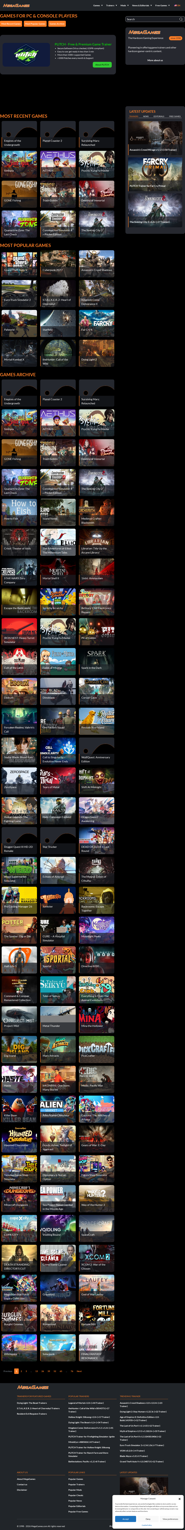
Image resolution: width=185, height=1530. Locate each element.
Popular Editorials (76, 1506)
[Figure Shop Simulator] (96, 1168)
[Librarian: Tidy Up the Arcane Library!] (96, 542)
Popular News (75, 1500)
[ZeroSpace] (19, 780)
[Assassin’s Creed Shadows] (96, 263)
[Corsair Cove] (96, 691)
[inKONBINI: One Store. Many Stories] (58, 1079)
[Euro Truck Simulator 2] (19, 293)
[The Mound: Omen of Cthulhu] (96, 870)
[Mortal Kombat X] (19, 353)
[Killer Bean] (19, 1109)
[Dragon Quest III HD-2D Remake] (19, 840)
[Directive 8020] (96, 959)
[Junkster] (58, 900)
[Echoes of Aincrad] (58, 870)
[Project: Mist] (19, 1019)
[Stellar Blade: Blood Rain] (19, 750)
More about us (155, 60)
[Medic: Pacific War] (96, 1079)
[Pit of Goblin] (96, 631)
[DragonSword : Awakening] (96, 810)
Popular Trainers (76, 1484)
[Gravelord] (58, 1288)
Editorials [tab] (159, 116)
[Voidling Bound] (58, 1228)
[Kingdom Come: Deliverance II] (96, 293)
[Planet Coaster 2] (58, 134)
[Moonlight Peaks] (96, 929)
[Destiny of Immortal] (96, 194)
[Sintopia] (19, 164)
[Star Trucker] (58, 840)
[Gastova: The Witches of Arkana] (96, 1109)
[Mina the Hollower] (96, 1019)
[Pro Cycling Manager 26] (19, 900)
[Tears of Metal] (58, 780)
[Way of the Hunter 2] (96, 1198)
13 (36, 1371)
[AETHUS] (58, 164)
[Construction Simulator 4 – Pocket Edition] (58, 223)
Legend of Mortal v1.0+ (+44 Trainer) (86, 1403)
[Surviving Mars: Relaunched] (96, 134)
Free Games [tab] (175, 116)
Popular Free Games (78, 1511)
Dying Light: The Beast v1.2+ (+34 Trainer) (88, 1422)
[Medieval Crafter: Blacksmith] (96, 512)
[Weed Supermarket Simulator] (19, 870)
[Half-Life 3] (19, 959)
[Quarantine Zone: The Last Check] (19, 223)
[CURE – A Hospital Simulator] (58, 929)
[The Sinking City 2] (96, 223)
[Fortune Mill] (96, 1317)
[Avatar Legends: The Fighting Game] (19, 810)
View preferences (170, 1519)
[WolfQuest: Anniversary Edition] (96, 750)
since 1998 (176, 38)
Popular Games (75, 1479)
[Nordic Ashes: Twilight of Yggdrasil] (58, 1138)
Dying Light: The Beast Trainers (32, 1403)
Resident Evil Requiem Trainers (32, 1413)
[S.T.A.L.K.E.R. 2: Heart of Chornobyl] (58, 293)
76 (72, 1371)
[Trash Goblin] (58, 194)
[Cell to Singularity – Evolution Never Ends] (58, 750)
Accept (126, 1519)
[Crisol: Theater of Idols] (19, 542)
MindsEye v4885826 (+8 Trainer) (84, 1442)
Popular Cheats (75, 1495)
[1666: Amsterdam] (96, 571)
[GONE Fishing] (19, 194)
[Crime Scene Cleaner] (58, 1258)
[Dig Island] (19, 1049)
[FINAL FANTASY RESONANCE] (96, 1347)
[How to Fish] (19, 512)
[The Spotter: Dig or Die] (19, 929)
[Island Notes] (58, 512)
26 (42, 1371)
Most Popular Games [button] (35, 23)
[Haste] (19, 1079)
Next (79, 1371)
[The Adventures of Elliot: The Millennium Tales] (58, 542)
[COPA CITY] (19, 1228)
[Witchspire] (19, 1347)
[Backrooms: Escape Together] (96, 900)
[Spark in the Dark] (96, 661)
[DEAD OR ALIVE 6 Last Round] (96, 840)
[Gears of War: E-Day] (96, 1138)
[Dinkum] (19, 691)
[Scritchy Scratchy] (58, 601)
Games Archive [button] (57, 23)
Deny (148, 1519)
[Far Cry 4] (96, 323)
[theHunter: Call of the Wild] (58, 353)
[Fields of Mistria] (58, 661)
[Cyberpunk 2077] (58, 263)
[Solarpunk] (58, 1347)
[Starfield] (58, 323)
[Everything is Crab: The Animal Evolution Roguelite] (96, 989)
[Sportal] (58, 959)
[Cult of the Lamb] (19, 661)
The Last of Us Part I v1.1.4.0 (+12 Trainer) (140, 1425)
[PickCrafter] (96, 1049)
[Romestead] (58, 1317)
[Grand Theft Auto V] (19, 263)
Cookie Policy (147, 1525)
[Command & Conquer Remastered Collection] (19, 989)
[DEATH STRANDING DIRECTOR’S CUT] (19, 1258)
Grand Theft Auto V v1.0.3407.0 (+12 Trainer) (142, 1461)
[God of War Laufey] (96, 1288)
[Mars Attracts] (58, 1049)
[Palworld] (19, 323)
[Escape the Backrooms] (19, 601)
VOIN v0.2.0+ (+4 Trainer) (132, 1450)
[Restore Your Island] (96, 721)
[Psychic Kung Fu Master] (96, 164)
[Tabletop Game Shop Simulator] (19, 1168)
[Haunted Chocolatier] (19, 1138)
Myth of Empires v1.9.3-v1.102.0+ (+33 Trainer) (143, 1431)
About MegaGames (26, 1479)
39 (49, 1371)
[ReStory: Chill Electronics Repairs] (96, 601)
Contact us (22, 1484)
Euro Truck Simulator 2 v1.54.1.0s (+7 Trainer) (142, 1445)
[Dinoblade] (58, 691)
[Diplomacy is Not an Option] (58, 1168)
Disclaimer (22, 1489)
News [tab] (146, 116)
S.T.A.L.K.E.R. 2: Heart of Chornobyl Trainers (38, 1408)
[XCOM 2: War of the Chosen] (96, 1258)
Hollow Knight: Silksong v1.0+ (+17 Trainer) (89, 1417)
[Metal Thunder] (58, 1019)
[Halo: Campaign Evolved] (58, 810)
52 (55, 1371)
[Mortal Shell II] (58, 571)
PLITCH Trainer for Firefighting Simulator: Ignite (91, 1436)
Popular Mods (75, 1489)
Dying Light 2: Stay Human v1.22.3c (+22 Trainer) (143, 1411)
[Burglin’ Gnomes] (19, 1317)
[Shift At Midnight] (96, 780)
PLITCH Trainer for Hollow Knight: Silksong (89, 1447)
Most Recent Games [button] (11, 23)
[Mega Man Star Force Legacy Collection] (19, 1288)
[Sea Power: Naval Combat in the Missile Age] (58, 1198)
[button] (179, 1498)
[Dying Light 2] (96, 353)
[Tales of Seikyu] (58, 989)
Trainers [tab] (133, 116)
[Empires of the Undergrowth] (19, 134)
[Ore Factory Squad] (58, 721)
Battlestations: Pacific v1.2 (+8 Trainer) (87, 1461)
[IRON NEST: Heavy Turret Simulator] (19, 631)
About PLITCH (102, 64)
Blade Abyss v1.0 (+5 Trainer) (134, 1456)
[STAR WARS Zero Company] (19, 571)
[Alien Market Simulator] (58, 1109)
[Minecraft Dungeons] (19, 1198)
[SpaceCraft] (96, 1228)
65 (61, 1371)
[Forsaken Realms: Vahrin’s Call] (19, 721)
